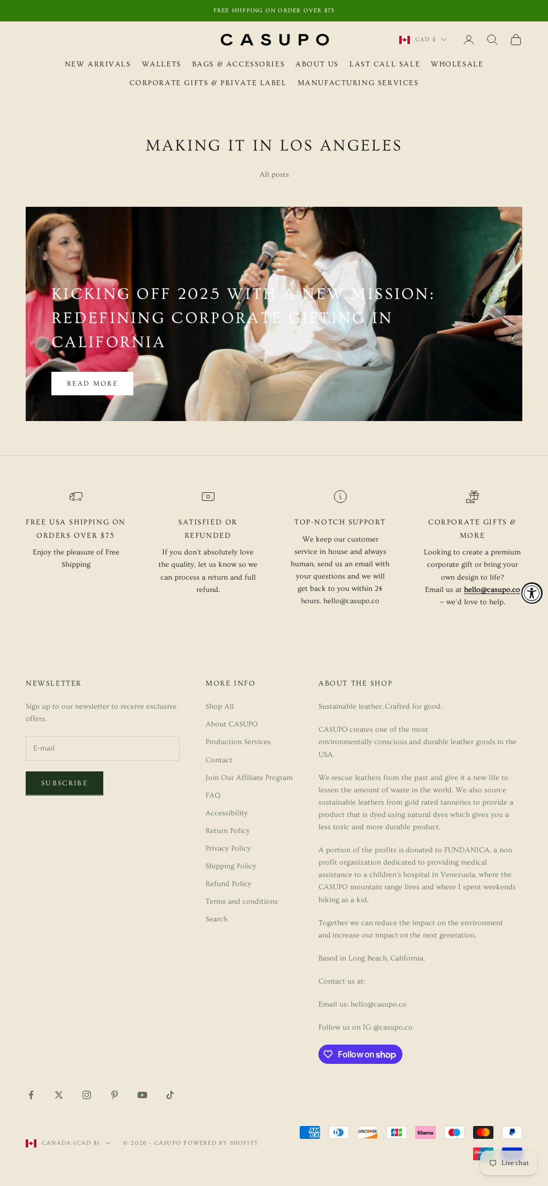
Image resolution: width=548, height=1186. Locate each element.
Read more (92, 383)
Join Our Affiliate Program (249, 778)
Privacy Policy (228, 848)
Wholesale (457, 64)
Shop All (220, 706)
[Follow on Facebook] (31, 1095)
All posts (274, 174)
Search (216, 919)
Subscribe (64, 783)
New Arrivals (98, 64)
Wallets (161, 64)
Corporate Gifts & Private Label (208, 83)
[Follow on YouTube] (142, 1095)
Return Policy (228, 831)
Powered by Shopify (221, 1142)
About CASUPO (232, 724)
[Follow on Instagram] (86, 1095)
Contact (219, 760)
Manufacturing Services (358, 83)
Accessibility (227, 813)
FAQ (213, 795)
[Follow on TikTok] (170, 1095)
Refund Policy (229, 884)
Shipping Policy (231, 866)
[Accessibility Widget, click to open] (532, 593)
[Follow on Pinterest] (114, 1095)
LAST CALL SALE (384, 64)
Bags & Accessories (238, 64)
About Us (317, 64)
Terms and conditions (242, 901)
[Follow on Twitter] (59, 1095)
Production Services (238, 742)
